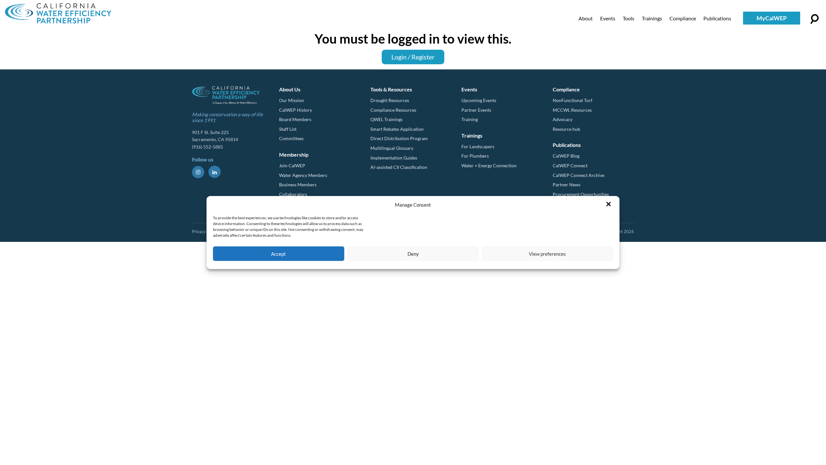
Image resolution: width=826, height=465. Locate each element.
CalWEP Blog (566, 156)
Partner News (566, 184)
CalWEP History (295, 110)
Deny (413, 254)
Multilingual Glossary (391, 148)
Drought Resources (389, 100)
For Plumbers (475, 156)
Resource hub (566, 129)
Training (469, 119)
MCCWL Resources (572, 110)
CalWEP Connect (570, 165)
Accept (278, 254)
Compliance (683, 18)
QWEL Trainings (386, 119)
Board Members (295, 119)
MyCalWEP (772, 18)
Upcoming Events (478, 100)
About (586, 18)
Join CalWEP (292, 165)
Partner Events (476, 110)
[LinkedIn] (214, 172)
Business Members (298, 184)
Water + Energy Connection (489, 165)
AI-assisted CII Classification (398, 167)
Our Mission (291, 100)
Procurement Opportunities (581, 194)
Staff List (288, 129)
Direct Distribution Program (399, 138)
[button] (609, 205)
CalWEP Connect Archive (578, 175)
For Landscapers (477, 146)
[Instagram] (198, 172)
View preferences (547, 254)
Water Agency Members (303, 175)
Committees (291, 138)
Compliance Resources (393, 110)
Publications (717, 18)
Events (607, 18)
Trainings (652, 18)
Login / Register (413, 57)
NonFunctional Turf (572, 100)
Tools (628, 18)
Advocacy (562, 119)
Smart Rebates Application (397, 129)
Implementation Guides (393, 157)
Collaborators (293, 194)
